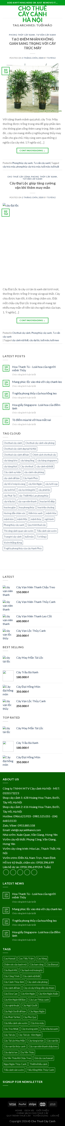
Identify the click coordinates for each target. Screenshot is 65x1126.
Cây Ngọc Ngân (37, 1011)
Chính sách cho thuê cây (44, 454)
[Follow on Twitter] (20, 872)
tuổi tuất (55, 166)
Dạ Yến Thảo (27, 1052)
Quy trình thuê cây (36, 524)
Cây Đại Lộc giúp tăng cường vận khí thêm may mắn (33, 185)
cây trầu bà (9, 501)
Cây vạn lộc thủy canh (14, 1046)
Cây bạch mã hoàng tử (31, 970)
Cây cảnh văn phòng (37, 982)
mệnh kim (9, 519)
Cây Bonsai (52, 964)
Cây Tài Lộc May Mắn (14, 1040)
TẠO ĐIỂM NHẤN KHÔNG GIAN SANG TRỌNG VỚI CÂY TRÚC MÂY (32, 43)
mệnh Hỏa (51, 513)
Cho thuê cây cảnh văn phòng (39, 443)
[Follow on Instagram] (13, 872)
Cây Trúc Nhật (11, 1028)
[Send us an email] (27, 872)
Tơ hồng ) (42, 536)
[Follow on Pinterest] (34, 872)
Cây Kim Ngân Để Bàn (15, 999)
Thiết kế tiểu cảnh (38, 1064)
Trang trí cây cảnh (13, 536)
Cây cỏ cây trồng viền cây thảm (38, 987)
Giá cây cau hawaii (43, 1058)
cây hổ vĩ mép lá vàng (14, 483)
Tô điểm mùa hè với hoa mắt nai (31, 419)
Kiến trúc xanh (36, 513)
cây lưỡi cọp (51, 483)
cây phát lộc (44, 489)
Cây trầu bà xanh (49, 1028)
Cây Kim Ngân (28, 993)
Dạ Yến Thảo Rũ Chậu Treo (17, 1058)
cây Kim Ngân (35, 483)
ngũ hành (49, 519)
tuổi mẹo (54, 340)
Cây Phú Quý (29, 1017)
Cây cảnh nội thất (31, 976)
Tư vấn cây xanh (46, 35)
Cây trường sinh (29, 1028)
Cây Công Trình (12, 976)
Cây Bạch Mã (10, 970)
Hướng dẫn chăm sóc (14, 513)
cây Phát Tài (10, 495)
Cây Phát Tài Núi (12, 1017)
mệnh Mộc (22, 519)
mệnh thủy (36, 519)
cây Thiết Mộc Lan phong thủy (34, 495)
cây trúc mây (9, 166)
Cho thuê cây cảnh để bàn (16, 454)
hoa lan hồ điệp (47, 501)
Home (18, 1110)
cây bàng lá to (10, 460)
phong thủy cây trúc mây (28, 166)
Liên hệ (55, 1115)
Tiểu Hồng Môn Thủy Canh (40, 1069)
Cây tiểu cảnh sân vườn (15, 1023)
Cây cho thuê (26, 466)
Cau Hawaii (9, 958)
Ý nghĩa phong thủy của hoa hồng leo (34, 393)
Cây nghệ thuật (11, 1005)
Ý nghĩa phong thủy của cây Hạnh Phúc (23, 548)
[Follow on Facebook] (6, 872)
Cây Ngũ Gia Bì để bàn (15, 1011)
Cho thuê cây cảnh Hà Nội (32, 14)
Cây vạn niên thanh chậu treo (43, 1046)
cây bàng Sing (27, 460)
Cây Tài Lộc (9, 1034)
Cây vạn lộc (52, 1040)
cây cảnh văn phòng (34, 472)
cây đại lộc (34, 340)
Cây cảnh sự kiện (12, 472)
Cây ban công (36, 964)
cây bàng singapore (47, 460)
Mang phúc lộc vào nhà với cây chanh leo (37, 381)
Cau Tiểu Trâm (26, 958)
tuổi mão (45, 166)
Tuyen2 (51, 58)
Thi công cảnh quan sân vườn (18, 530)
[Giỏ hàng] (60, 12)
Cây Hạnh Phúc (30, 478)
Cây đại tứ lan (11, 1052)
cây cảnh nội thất (20, 340)
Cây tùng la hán (36, 1040)
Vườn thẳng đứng (13, 542)
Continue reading (33, 150)
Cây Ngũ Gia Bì (29, 1005)
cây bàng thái (10, 466)
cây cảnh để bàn (12, 478)
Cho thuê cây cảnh (18, 176)
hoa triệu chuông (46, 507)
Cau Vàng (42, 958)
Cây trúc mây (37, 1023)
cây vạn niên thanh (27, 501)
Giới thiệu (42, 1110)
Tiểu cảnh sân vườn (47, 530)
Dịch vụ (29, 1110)
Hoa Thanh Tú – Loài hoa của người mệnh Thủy (34, 368)
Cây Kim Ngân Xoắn (48, 993)
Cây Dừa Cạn (11, 993)
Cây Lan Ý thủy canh (39, 999)
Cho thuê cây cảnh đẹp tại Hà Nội (20, 448)
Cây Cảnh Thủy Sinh (14, 982)
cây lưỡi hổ (9, 489)
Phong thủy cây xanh (22, 35)
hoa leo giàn (10, 507)
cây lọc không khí (26, 489)
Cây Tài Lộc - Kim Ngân (29, 1034)
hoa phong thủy (26, 507)
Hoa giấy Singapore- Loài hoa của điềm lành (36, 406)
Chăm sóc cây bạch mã (15, 964)
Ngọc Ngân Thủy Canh (15, 1064)
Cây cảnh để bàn (12, 987)
